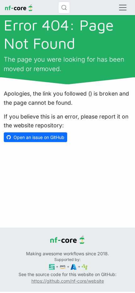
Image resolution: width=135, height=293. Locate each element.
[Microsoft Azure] (74, 266)
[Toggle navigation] (122, 8)
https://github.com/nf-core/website (67, 281)
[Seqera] (52, 266)
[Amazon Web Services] (63, 266)
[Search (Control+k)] (64, 8)
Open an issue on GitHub (39, 137)
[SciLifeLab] (85, 266)
